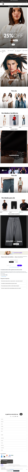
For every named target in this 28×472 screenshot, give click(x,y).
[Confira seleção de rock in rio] (14, 173)
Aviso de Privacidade (12, 469)
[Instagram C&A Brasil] (10, 416)
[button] (22, 4)
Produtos (2, 440)
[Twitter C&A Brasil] (15, 416)
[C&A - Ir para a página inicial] (3, 4)
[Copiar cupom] (26, 1)
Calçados (2, 426)
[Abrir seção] (15, 419)
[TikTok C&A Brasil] (12, 416)
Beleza (2, 431)
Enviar (19, 265)
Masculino (2, 421)
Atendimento (2, 447)
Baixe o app (2, 445)
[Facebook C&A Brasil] (17, 416)
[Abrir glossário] (15, 434)
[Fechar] (26, 469)
